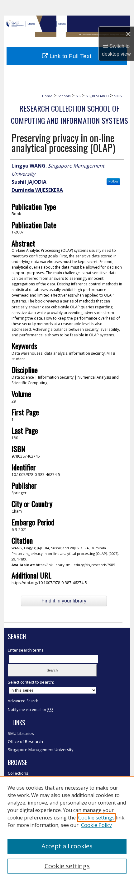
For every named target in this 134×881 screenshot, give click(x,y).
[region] (67, 828)
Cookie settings (96, 817)
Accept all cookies (67, 846)
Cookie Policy (96, 825)
